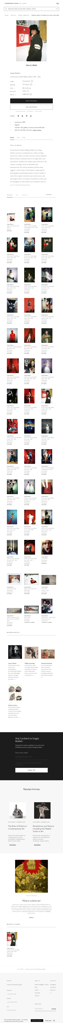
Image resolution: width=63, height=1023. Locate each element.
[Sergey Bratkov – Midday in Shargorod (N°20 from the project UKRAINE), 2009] (14, 606)
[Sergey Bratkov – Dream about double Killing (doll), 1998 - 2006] (48, 426)
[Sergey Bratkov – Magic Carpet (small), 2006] (14, 214)
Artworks (37, 993)
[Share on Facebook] (18, 116)
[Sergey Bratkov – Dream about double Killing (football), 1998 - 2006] (14, 547)
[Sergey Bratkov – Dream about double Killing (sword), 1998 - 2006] (14, 396)
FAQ (36, 987)
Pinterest (52, 990)
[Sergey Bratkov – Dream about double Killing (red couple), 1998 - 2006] (14, 426)
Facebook (53, 987)
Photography (26, 81)
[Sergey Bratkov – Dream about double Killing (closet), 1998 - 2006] (48, 214)
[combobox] (31, 9)
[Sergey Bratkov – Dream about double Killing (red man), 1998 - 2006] (14, 335)
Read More (13, 845)
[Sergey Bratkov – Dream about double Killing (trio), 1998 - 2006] (14, 486)
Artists (13, 15)
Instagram (53, 985)
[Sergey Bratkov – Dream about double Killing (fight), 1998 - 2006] (48, 365)
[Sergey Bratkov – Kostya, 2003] (31, 606)
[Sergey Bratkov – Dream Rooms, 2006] (14, 577)
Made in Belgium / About (42, 985)
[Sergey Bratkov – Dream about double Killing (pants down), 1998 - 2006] (31, 244)
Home (7, 15)
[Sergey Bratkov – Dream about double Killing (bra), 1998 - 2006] (31, 335)
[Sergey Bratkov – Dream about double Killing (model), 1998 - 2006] (14, 365)
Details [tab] (12, 137)
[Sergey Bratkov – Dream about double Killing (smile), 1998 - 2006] (14, 244)
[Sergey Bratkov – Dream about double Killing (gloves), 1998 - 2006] (14, 305)
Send (54, 1009)
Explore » (31, 917)
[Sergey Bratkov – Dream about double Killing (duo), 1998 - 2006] (31, 547)
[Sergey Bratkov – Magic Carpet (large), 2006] (31, 577)
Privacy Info (48, 1020)
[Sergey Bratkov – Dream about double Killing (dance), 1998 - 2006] (48, 244)
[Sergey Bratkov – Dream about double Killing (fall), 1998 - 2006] (31, 456)
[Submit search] (57, 9)
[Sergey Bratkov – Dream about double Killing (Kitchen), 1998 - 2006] (48, 517)
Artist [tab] (18, 137)
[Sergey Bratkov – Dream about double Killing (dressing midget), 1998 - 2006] (31, 214)
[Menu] (57, 3)
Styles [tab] (23, 137)
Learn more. (37, 130)
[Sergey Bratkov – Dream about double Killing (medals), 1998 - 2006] (31, 275)
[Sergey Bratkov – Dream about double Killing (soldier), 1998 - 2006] (48, 396)
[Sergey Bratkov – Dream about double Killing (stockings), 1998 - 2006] (48, 456)
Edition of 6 (25, 91)
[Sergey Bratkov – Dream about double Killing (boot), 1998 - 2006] (14, 275)
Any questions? (31, 107)
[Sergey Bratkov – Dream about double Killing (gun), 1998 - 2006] (48, 335)
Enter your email (21, 753)
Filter (48, 194)
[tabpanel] (28, 165)
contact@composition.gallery (14, 985)
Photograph (25, 84)
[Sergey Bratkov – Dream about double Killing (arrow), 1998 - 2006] (31, 517)
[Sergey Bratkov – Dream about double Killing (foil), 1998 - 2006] (48, 275)
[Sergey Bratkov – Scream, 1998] (48, 547)
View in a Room (31, 65)
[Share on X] (22, 116)
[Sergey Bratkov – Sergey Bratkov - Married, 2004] (48, 606)
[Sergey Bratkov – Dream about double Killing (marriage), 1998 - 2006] (31, 486)
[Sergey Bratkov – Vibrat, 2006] (48, 577)
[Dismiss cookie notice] (54, 1020)
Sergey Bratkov (23, 15)
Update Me (31, 770)
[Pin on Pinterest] (26, 116)
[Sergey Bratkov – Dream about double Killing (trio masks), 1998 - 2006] (31, 365)
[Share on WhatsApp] (31, 116)
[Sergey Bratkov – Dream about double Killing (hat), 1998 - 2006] (31, 426)
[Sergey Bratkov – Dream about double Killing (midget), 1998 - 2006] (14, 456)
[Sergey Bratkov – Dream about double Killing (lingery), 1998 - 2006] (48, 305)
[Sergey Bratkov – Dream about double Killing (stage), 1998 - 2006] (31, 305)
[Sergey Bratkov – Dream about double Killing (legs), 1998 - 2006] (48, 486)
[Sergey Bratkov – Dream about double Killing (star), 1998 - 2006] (14, 517)
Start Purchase (31, 101)
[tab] (9, 196)
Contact (37, 996)
